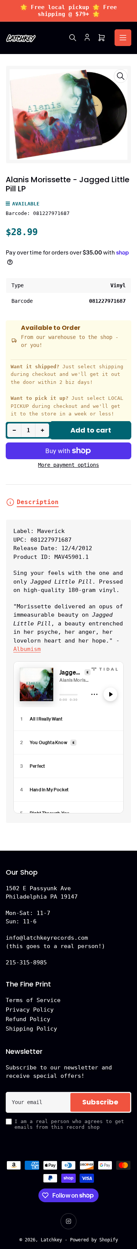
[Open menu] (123, 37)
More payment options (68, 465)
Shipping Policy (31, 1028)
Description (38, 502)
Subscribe (100, 1102)
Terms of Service (33, 1000)
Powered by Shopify (94, 1240)
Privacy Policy (30, 1009)
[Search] (72, 37)
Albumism (27, 649)
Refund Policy (28, 1019)
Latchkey (51, 1240)
